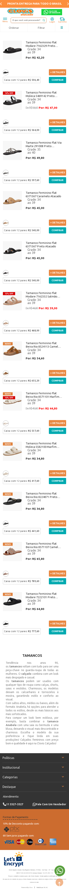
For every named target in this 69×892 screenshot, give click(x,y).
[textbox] (28, 20)
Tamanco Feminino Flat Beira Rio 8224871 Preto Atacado (41, 495)
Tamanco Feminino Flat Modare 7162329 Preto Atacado (41, 44)
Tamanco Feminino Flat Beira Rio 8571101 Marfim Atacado (42, 395)
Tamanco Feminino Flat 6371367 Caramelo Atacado (43, 194)
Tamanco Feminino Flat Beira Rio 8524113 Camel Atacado (42, 344)
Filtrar (41, 27)
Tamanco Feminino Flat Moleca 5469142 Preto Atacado (41, 94)
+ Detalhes (57, 72)
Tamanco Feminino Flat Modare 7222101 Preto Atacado (41, 595)
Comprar (57, 80)
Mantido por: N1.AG (42, 887)
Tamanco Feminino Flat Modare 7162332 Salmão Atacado (41, 294)
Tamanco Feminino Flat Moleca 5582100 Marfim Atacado (41, 445)
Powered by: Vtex (27, 887)
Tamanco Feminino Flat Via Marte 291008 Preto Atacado (44, 144)
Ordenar (14, 27)
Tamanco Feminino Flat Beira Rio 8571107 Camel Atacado (42, 545)
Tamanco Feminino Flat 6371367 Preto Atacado (41, 244)
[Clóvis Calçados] (20, 12)
